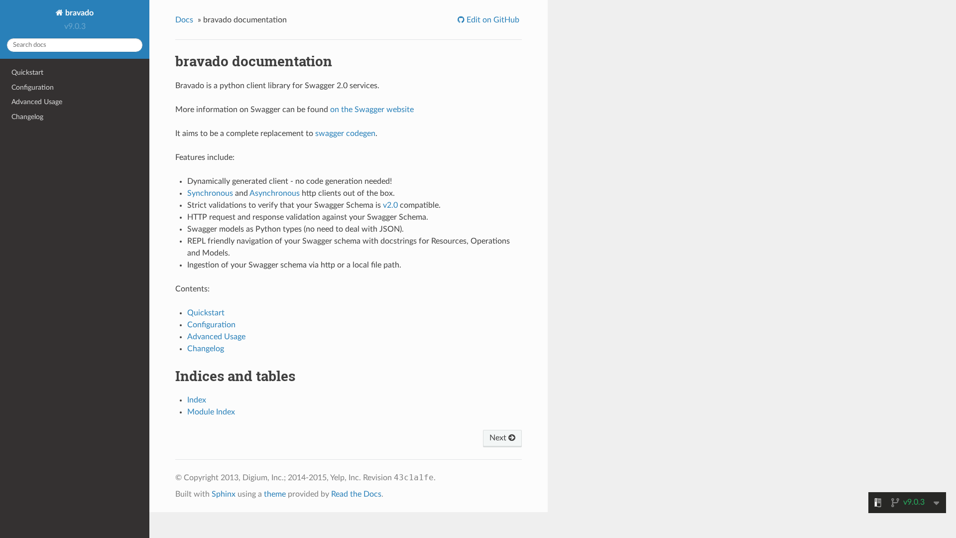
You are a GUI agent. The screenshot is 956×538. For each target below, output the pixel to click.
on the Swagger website (372, 110)
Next (498, 438)
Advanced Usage (36, 102)
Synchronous (210, 193)
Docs (184, 20)
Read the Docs (356, 494)
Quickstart (27, 72)
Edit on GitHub (492, 20)
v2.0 (390, 205)
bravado (78, 13)
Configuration (32, 87)
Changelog (27, 117)
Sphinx (224, 494)
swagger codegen (345, 133)
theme (275, 494)
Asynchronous (274, 193)
